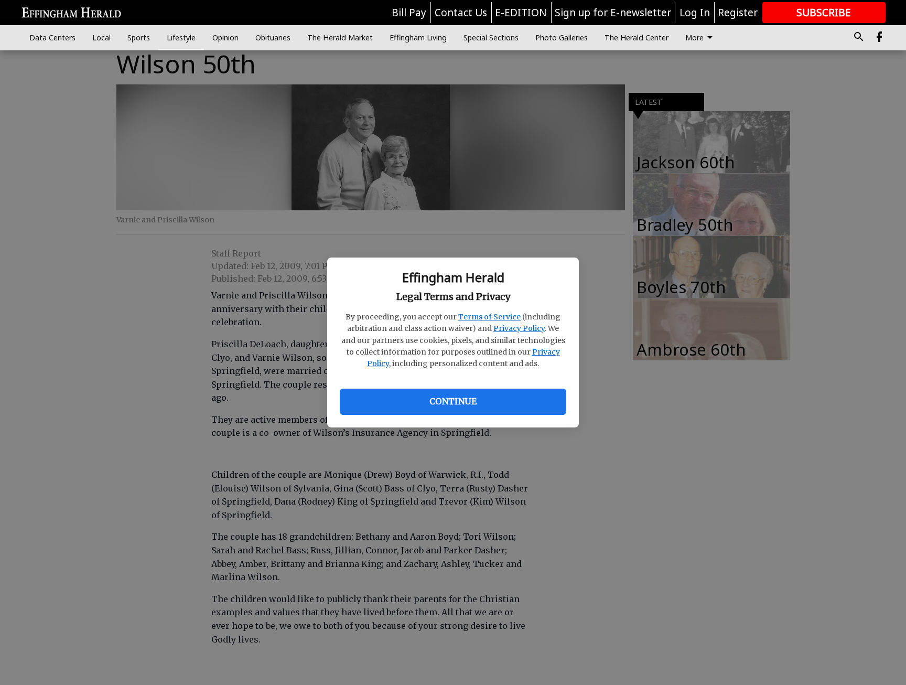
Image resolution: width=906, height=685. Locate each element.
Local (101, 37)
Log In (695, 12)
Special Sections (491, 37)
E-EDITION (521, 12)
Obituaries (272, 37)
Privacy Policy (519, 328)
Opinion (225, 37)
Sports (138, 37)
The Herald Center (636, 37)
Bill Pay (409, 12)
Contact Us (461, 12)
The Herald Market (340, 37)
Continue (453, 401)
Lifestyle (181, 37)
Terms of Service (489, 317)
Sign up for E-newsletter (613, 12)
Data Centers (52, 37)
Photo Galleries (561, 37)
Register (738, 12)
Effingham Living (418, 37)
